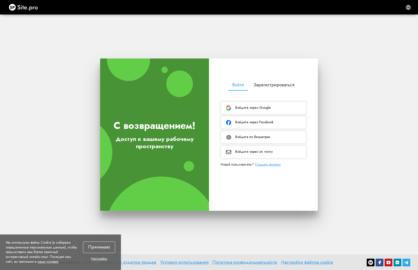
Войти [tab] (238, 85)
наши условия (47, 261)
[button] (408, 7)
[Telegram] (406, 262)
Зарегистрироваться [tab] (274, 85)
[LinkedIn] (397, 262)
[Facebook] (379, 262)
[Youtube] (388, 262)
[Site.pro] (370, 262)
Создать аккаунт (268, 164)
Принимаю (99, 247)
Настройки (99, 258)
